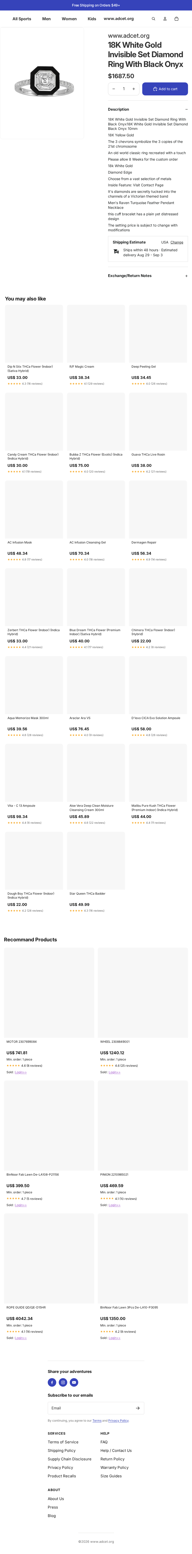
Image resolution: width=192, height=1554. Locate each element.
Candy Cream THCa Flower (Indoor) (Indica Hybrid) (33, 456)
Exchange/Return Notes (130, 275)
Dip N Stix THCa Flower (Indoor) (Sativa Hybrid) (30, 368)
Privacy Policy (118, 1420)
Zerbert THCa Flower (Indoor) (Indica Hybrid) (34, 632)
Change (176, 242)
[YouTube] (74, 1382)
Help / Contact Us (116, 1450)
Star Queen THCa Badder (88, 893)
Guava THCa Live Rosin (148, 454)
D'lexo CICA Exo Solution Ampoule (156, 718)
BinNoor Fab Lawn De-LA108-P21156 (32, 1174)
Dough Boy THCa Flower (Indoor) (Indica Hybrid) (31, 895)
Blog (52, 1515)
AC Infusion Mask (20, 542)
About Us (56, 1498)
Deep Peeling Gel (144, 366)
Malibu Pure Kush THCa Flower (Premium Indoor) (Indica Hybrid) (155, 807)
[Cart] (176, 18)
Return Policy (112, 1459)
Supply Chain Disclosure (70, 1459)
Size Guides (111, 1476)
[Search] (153, 18)
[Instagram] (63, 1382)
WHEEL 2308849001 (115, 1041)
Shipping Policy (62, 1450)
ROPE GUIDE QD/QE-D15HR (26, 1307)
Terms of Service (63, 1442)
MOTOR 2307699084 (21, 1041)
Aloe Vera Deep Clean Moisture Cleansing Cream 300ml (92, 807)
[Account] (165, 18)
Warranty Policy (114, 1467)
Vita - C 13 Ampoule (21, 805)
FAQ (104, 1442)
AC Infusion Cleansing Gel (88, 542)
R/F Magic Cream (82, 366)
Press (53, 1507)
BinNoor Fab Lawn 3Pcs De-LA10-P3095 (129, 1307)
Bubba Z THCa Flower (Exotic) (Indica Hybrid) (96, 456)
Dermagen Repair (144, 542)
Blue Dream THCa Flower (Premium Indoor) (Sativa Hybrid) (95, 632)
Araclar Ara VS (80, 718)
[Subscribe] (138, 1408)
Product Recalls (62, 1476)
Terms (97, 1420)
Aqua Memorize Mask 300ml (28, 718)
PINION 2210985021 (114, 1174)
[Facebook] (52, 1382)
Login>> (21, 1072)
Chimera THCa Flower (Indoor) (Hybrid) (153, 632)
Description (118, 109)
